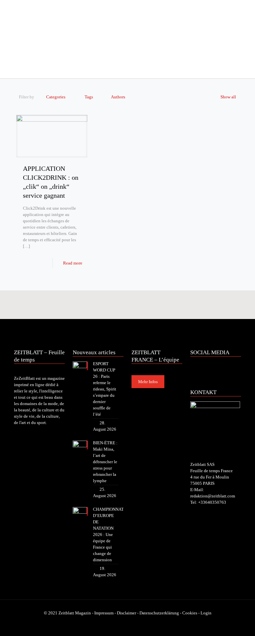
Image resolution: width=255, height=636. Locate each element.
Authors (118, 96)
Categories (55, 96)
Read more (72, 263)
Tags (89, 96)
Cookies (189, 612)
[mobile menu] (19, 69)
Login (206, 612)
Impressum (104, 612)
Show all (228, 96)
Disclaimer (126, 612)
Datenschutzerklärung (159, 612)
